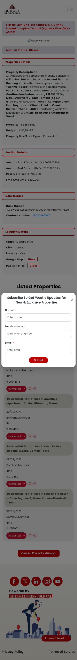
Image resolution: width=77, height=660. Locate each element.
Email (9, 342)
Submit (38, 360)
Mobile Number (15, 326)
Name (10, 310)
